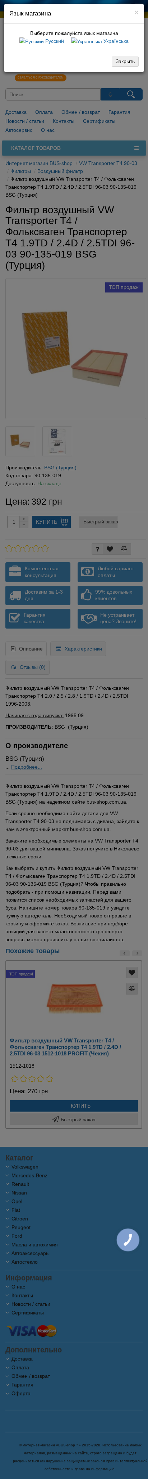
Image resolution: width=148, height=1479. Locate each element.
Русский (54, 41)
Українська (115, 41)
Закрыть (125, 61)
